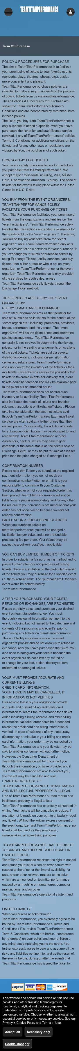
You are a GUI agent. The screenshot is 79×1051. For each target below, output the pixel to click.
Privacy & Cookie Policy (19, 1022)
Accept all (12, 1032)
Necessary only (38, 1032)
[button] (70, 12)
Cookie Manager (17, 1044)
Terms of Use (51, 1022)
